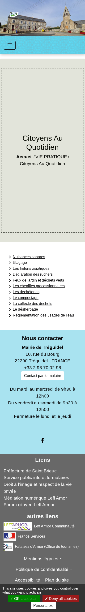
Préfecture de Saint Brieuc (30, 470)
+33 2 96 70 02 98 (42, 367)
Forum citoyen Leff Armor (29, 504)
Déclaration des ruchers (30, 275)
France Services (31, 536)
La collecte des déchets (29, 304)
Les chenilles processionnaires (36, 286)
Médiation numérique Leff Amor (35, 498)
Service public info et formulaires (36, 477)
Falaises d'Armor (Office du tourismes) (47, 546)
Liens (42, 460)
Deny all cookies (62, 599)
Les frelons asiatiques (28, 269)
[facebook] (42, 440)
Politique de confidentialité (42, 569)
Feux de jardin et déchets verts (35, 280)
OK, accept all (25, 599)
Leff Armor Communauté (54, 526)
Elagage (17, 263)
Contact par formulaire (42, 376)
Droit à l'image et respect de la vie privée (38, 488)
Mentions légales (41, 558)
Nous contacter (42, 338)
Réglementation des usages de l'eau (40, 315)
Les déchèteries (23, 292)
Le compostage (22, 298)
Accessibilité (27, 580)
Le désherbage (22, 309)
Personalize (43, 605)
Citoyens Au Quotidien (42, 163)
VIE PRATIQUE (51, 156)
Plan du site (57, 580)
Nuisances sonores (26, 257)
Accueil (24, 156)
